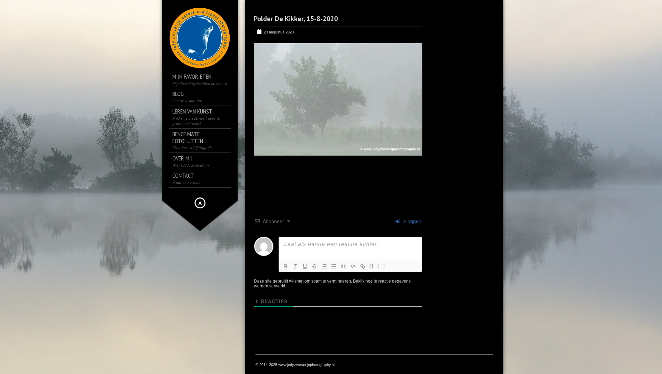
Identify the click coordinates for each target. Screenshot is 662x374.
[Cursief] (295, 266)
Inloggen (411, 221)
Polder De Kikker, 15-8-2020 (296, 18)
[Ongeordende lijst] (334, 266)
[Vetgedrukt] (285, 266)
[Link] (363, 266)
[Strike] (314, 266)
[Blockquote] (343, 266)
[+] (381, 265)
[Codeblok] (353, 266)
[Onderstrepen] (305, 266)
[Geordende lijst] (324, 266)
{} (371, 265)
